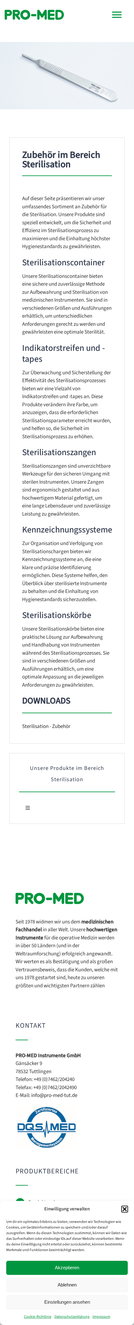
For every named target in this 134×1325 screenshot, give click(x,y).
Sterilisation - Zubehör (46, 726)
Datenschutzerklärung (72, 1316)
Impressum (101, 1316)
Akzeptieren (67, 1267)
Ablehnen (67, 1284)
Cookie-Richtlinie (37, 1316)
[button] (125, 1209)
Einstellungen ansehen (67, 1302)
